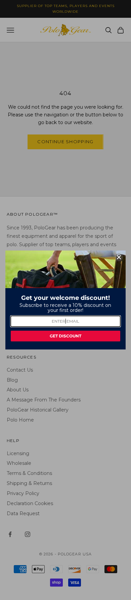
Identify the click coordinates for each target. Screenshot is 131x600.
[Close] (119, 257)
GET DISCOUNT (65, 335)
